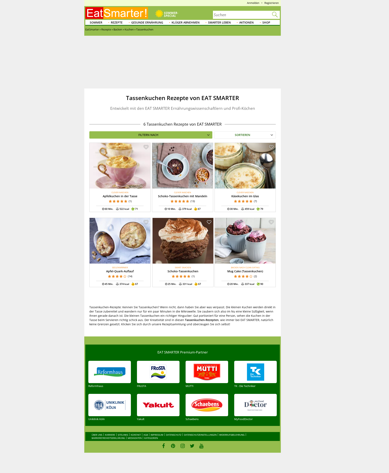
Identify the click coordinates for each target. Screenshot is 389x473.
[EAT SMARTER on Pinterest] (173, 446)
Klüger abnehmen (186, 22)
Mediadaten (135, 438)
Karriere (110, 434)
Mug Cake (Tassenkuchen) (245, 271)
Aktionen (246, 22)
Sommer (96, 22)
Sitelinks (123, 434)
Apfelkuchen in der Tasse (120, 196)
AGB (145, 434)
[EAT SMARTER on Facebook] (163, 446)
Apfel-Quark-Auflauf (120, 271)
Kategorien (151, 438)
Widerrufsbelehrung (232, 434)
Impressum (157, 434)
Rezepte (117, 22)
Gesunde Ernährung (147, 22)
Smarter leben (219, 22)
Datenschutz (173, 434)
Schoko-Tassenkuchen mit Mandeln (182, 196)
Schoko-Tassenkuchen (183, 271)
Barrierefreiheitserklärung (108, 438)
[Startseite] (116, 13)
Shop (266, 22)
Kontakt (136, 434)
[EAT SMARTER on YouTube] (201, 446)
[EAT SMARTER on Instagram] (182, 446)
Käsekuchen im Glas (245, 196)
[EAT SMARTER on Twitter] (192, 446)
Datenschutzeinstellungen (200, 434)
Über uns (97, 434)
